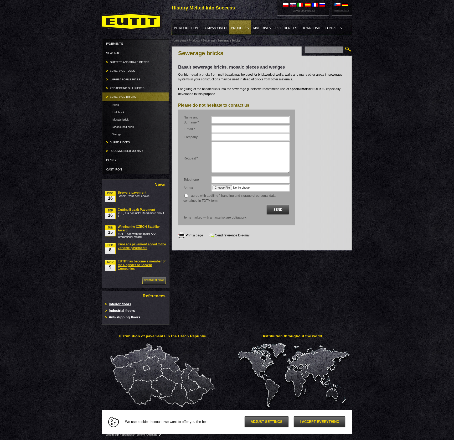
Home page (179, 40)
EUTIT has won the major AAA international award (139, 232)
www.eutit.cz (341, 10)
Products (194, 40)
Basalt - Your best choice (133, 194)
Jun (110, 230)
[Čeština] (337, 4)
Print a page (195, 235)
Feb (110, 248)
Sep (110, 213)
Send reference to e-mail (232, 235)
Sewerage (209, 40)
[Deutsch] (345, 4)
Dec (110, 196)
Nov (110, 265)
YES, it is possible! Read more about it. (141, 213)
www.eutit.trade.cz (304, 10)
